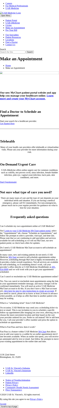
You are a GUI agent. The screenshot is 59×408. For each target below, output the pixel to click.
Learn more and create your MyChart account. (27, 97)
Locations (9, 40)
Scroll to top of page (9, 407)
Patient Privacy (12, 382)
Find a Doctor (11, 42)
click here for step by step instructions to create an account (29, 291)
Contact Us (10, 44)
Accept (3, 404)
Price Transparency (13, 390)
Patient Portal (11, 20)
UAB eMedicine (12, 23)
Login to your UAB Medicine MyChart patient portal (27, 231)
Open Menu (5, 16)
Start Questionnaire (8, 182)
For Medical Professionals (16, 6)
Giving (8, 25)
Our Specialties (12, 35)
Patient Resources (13, 37)
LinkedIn (9, 373)
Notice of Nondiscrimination (17, 380)
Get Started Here (7, 123)
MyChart (13, 257)
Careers (8, 3)
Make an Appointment (15, 28)
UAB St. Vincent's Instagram (18, 370)
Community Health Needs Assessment (22, 387)
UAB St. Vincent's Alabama (17, 368)
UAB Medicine (12, 8)
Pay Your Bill (11, 30)
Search (3, 49)
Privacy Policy (11, 385)
